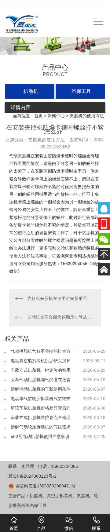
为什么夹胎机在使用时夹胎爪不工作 (61, 298)
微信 (68, 528)
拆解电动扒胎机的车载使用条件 (41, 389)
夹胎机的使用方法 (87, 115)
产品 (41, 528)
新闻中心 (56, 115)
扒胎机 (31, 91)
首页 (38, 115)
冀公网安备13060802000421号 (44, 485)
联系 (96, 528)
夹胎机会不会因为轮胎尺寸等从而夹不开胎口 (61, 317)
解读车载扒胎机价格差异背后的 (41, 408)
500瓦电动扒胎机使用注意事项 (40, 436)
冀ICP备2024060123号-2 (32, 476)
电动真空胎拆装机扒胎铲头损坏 (41, 360)
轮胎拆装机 (84, 248)
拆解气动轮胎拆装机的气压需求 (41, 427)
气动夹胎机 (20, 155)
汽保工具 (81, 91)
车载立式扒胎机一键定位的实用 (41, 370)
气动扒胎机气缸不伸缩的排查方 (41, 351)
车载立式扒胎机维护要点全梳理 (41, 417)
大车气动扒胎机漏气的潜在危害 (41, 379)
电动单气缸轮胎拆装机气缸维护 (41, 398)
